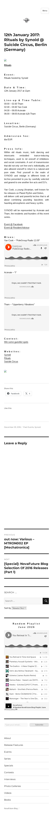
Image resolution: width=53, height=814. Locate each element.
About (7, 738)
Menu (45, 11)
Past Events (28, 427)
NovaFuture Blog (11, 808)
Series (7, 758)
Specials (8, 765)
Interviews (9, 779)
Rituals (7, 65)
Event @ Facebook (13, 224)
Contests (9, 772)
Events (7, 751)
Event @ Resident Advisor (16, 227)
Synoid (7, 354)
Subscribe (39, 725)
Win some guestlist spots (16, 342)
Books (7, 799)
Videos (7, 793)
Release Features (13, 745)
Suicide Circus (11, 361)
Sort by (8, 608)
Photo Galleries (12, 786)
